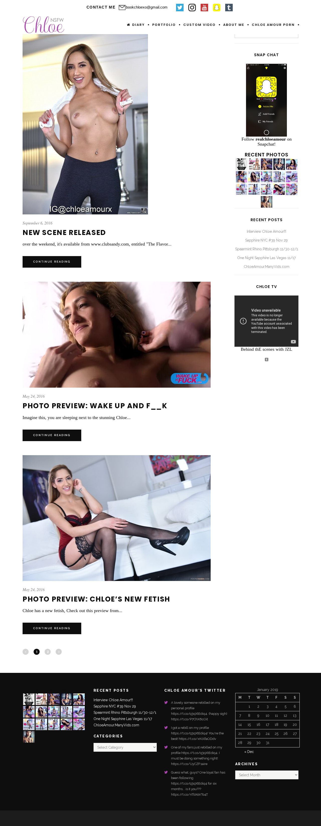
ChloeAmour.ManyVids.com (266, 267)
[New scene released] (85, 120)
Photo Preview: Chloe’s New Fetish (96, 599)
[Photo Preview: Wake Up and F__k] (117, 335)
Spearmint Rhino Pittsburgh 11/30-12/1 (266, 249)
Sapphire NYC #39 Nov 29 (266, 240)
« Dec (249, 752)
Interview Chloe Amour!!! (266, 231)
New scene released (64, 233)
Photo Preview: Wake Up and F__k (95, 406)
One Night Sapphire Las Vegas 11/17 (266, 258)
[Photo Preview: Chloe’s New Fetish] (117, 518)
